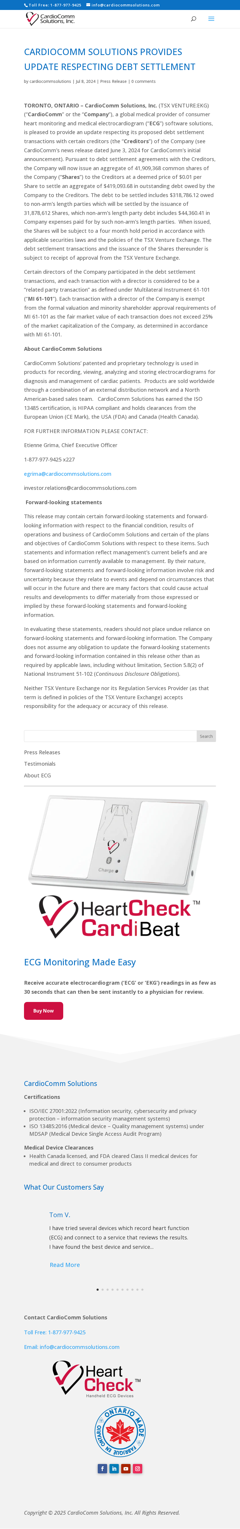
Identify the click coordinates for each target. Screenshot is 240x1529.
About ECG (37, 775)
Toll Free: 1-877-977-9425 (54, 1332)
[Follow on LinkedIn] (114, 1468)
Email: (32, 1346)
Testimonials (40, 763)
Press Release (113, 81)
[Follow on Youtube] (126, 1468)
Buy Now (43, 1011)
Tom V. (59, 1214)
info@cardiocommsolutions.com (80, 1346)
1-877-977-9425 (65, 5)
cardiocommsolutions (50, 81)
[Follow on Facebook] (102, 1468)
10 (142, 1290)
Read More (65, 1265)
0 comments (143, 81)
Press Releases (42, 752)
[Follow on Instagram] (137, 1468)
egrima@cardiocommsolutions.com (68, 473)
